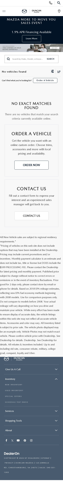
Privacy (9, 463)
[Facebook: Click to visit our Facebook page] (6, 441)
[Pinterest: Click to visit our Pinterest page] (25, 441)
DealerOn (33, 458)
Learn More (31, 38)
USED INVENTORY (14, 390)
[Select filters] (52, 72)
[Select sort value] (58, 71)
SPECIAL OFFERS (13, 396)
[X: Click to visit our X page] (12, 441)
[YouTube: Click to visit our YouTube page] (18, 441)
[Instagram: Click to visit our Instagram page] (31, 441)
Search (50, 59)
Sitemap (45, 458)
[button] (31, 165)
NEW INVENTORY (13, 385)
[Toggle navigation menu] (3, 11)
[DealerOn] (12, 453)
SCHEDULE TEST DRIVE (16, 402)
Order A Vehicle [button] (45, 80)
